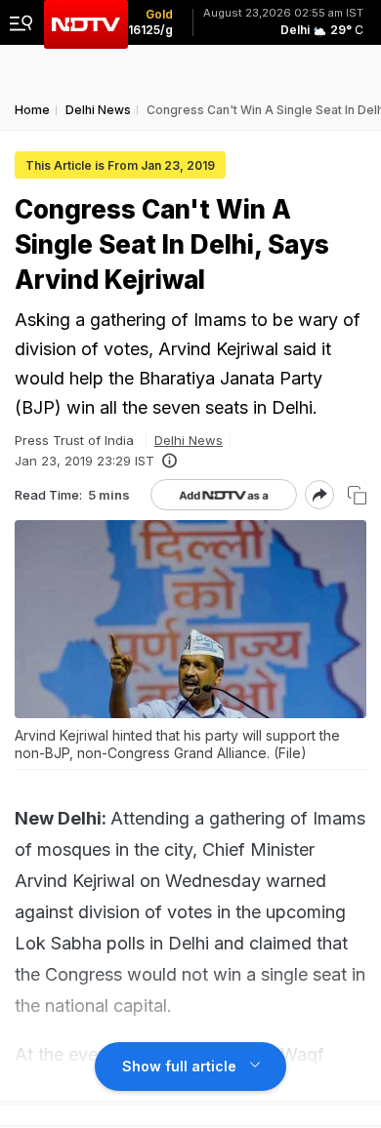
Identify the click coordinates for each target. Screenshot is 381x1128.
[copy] (357, 495)
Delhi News (188, 440)
